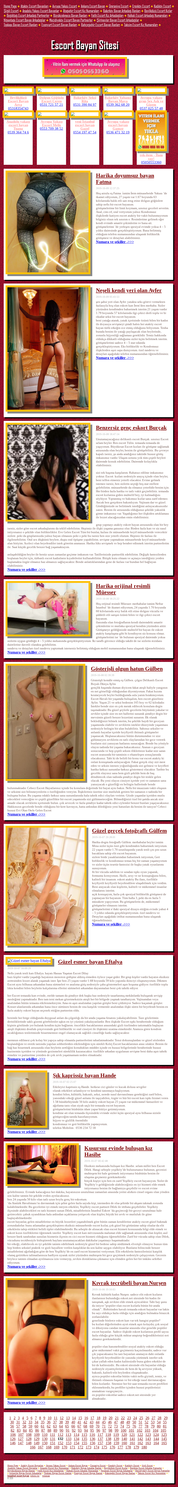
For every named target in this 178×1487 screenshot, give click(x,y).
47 (116, 1422)
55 (165, 1422)
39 (67, 1422)
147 (20, 1443)
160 (124, 1443)
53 (153, 1422)
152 (60, 1443)
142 (140, 1439)
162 (140, 1443)
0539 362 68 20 (118, 104)
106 (13, 1435)
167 (40, 1447)
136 (92, 1439)
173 (88, 1447)
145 (164, 1439)
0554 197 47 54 (84, 132)
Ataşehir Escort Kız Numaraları (81, 10)
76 (134, 1426)
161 (132, 1443)
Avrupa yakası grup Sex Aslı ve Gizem (151, 101)
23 (129, 1418)
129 (36, 1439)
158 (108, 1443)
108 (29, 1435)
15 (80, 1418)
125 (164, 1435)
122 (140, 1435)
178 (128, 1447)
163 (148, 1443)
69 (91, 1426)
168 (48, 1447)
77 (140, 1426)
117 (100, 1435)
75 (128, 1426)
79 (153, 1426)
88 (49, 1430)
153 (68, 1443)
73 (116, 1426)
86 (37, 1430)
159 (116, 1443)
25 (141, 1418)
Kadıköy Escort (162, 6)
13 (68, 1418)
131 (52, 1439)
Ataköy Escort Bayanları (34, 6)
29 (166, 1418)
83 (19, 1430)
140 (124, 1439)
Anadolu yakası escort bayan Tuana (18, 124)
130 (45, 1439)
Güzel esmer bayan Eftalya (90, 962)
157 (100, 1443)
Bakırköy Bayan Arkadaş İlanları (121, 10)
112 (60, 1435)
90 (61, 1430)
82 (12, 1430)
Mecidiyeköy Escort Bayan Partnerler (71, 20)
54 (159, 1422)
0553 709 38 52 (51, 128)
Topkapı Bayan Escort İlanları (21, 24)
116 (92, 1435)
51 (140, 1422)
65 (67, 1426)
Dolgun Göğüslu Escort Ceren (51, 99)
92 (74, 1430)
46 (110, 1422)
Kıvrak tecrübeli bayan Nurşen (129, 1283)
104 (155, 1430)
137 (100, 1439)
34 (36, 1422)
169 (56, 1447)
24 (135, 1418)
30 (12, 1422)
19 (104, 1418)
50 (134, 1422)
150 (45, 1443)
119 (116, 1435)
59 (30, 1426)
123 (148, 1435)
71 (104, 1426)
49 (128, 1422)
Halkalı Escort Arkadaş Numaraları (147, 15)
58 (24, 1426)
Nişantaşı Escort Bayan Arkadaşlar (24, 20)
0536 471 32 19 (118, 132)
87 (43, 1430)
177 (120, 1447)
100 (123, 1430)
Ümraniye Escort (118, 6)
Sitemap (46, 1475)
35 (42, 1422)
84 (25, 1430)
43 (91, 1422)
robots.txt (34, 1475)
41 (79, 1422)
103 (147, 1430)
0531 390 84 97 (84, 104)
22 (123, 1418)
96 (98, 1430)
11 (55, 1418)
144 (156, 1439)
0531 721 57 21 (51, 104)
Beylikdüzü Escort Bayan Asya (18, 101)
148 (29, 1443)
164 (156, 1443)
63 (55, 1426)
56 (12, 1426)
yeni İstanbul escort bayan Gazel (85, 124)
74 (122, 1426)
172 (80, 1447)
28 (159, 1418)
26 (147, 1418)
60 (36, 1426)
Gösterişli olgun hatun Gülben (127, 669)
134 (76, 1439)
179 (136, 1447)
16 (86, 1418)
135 (84, 1439)
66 (73, 1426)
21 (117, 1418)
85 (31, 1430)
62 (49, 1426)
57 (18, 1426)
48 (122, 1422)
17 (92, 1418)
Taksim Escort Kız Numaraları (141, 24)
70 (97, 1426)
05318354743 (18, 108)
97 (104, 1430)
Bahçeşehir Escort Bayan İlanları (100, 24)
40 (73, 1422)
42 (85, 1422)
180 (144, 1447)
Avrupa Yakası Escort (64, 6)
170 (64, 1447)
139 (116, 1439)
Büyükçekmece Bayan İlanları (70, 15)
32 (24, 1422)
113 (68, 1435)
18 (98, 1418)
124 (156, 1435)
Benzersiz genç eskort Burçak (131, 428)
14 (74, 1418)
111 (52, 1435)
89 (55, 1430)
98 (110, 1430)
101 (131, 1430)
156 (92, 1443)
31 (18, 1422)
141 (132, 1439)
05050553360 (151, 162)
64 (61, 1426)
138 (108, 1439)
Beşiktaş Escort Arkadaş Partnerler (28, 15)
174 (96, 1447)
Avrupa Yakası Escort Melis (52, 123)
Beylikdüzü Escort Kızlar (158, 10)
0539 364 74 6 (18, 132)
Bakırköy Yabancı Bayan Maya (118, 99)
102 (139, 1430)
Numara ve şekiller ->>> (115, 242)
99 (116, 1430)
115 (84, 1435)
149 (36, 1443)
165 (164, 1443)
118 (108, 1435)
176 (112, 1447)
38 (61, 1422)
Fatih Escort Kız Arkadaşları (107, 15)
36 (49, 1422)
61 (42, 1426)
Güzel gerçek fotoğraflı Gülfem (129, 831)
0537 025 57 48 (151, 108)
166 (32, 1447)
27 (153, 1418)
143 (148, 1439)
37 (55, 1422)
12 (62, 1418)
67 (79, 1426)
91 (68, 1430)
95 (92, 1430)
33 (30, 1422)
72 (110, 1426)
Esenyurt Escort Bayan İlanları (59, 24)
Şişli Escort (11, 10)
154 (76, 1443)
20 (110, 1418)
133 (68, 1439)
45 (104, 1422)
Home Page (10, 6)
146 (13, 1443)
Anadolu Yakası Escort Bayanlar (40, 10)
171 (72, 1447)
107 (21, 1435)
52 (146, 1422)
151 (52, 1443)
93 (80, 1430)
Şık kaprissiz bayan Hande (84, 1075)
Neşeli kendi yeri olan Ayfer (129, 290)
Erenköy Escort (141, 6)
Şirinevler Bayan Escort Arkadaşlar (118, 20)
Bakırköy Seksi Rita (84, 99)
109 (37, 1435)
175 (104, 1447)
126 (13, 1439)
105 (163, 1430)
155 (84, 1443)
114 (76, 1435)
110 (45, 1435)
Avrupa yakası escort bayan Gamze (118, 124)
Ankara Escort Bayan (93, 6)
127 (20, 1439)
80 (159, 1426)
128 (29, 1439)
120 (124, 1435)
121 (132, 1435)
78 (146, 1426)
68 (85, 1426)
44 (97, 1422)
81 (165, 1426)
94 (86, 1430)
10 (49, 1418)
